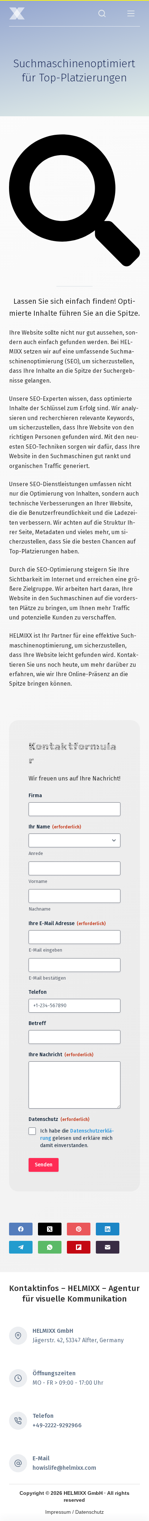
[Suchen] (102, 13)
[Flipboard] (78, 1247)
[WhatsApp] (49, 1247)
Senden (43, 1165)
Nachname (40, 909)
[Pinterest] (78, 1229)
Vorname (38, 881)
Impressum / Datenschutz (74, 1512)
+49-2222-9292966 (57, 1425)
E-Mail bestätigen (47, 978)
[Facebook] (21, 1229)
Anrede (36, 853)
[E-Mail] (107, 1247)
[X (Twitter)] (49, 1229)
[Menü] (131, 13)
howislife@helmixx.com (64, 1467)
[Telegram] (21, 1247)
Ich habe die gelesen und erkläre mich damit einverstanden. (77, 1138)
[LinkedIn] (107, 1229)
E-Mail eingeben (45, 950)
